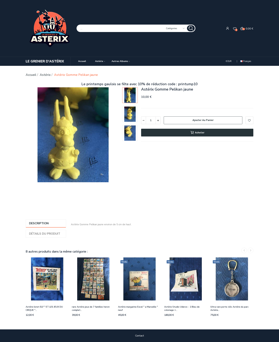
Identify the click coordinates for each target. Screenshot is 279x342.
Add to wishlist (249, 120)
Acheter (199, 132)
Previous (33, 135)
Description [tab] (39, 223)
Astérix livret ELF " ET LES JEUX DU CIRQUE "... (44, 308)
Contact (139, 335)
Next (113, 135)
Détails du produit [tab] (44, 234)
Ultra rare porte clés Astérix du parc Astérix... (229, 308)
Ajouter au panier (203, 120)
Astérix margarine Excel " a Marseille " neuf (138, 308)
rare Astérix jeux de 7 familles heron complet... (91, 308)
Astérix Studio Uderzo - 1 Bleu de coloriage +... (182, 308)
